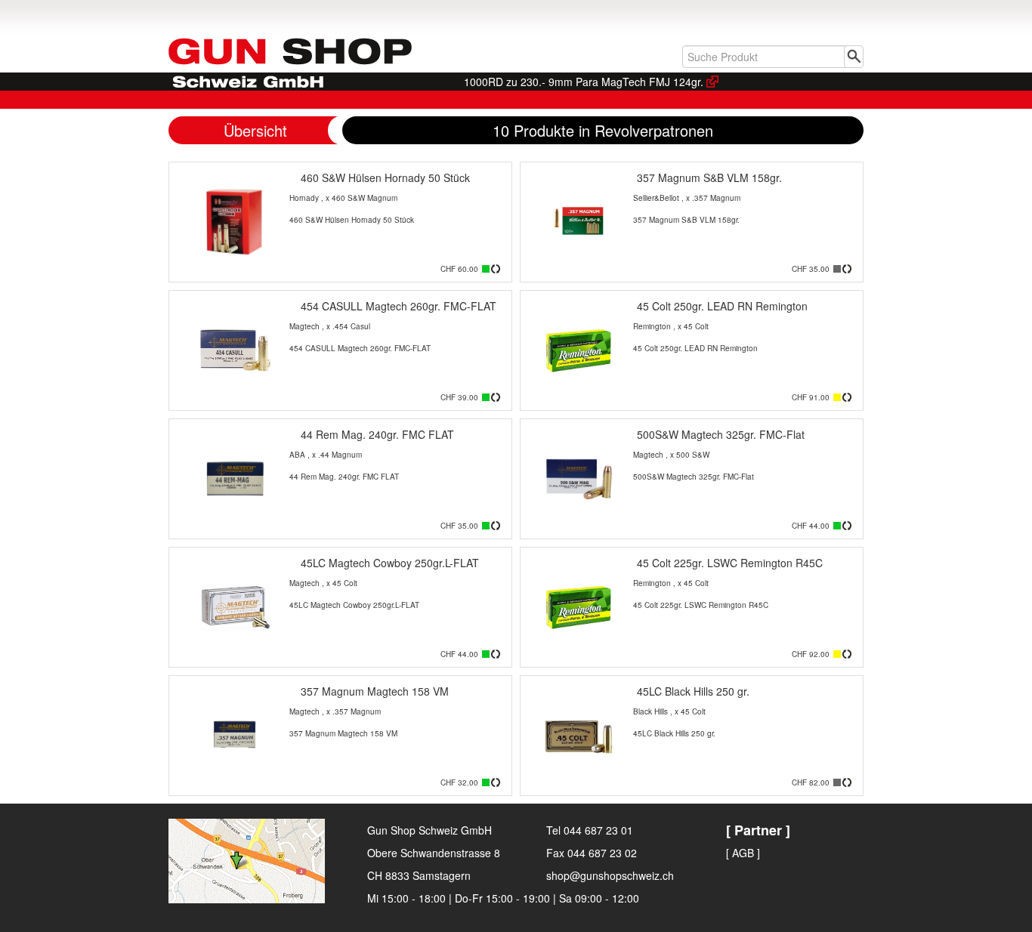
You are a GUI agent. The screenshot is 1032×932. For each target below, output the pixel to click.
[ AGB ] (743, 852)
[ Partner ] (758, 830)
